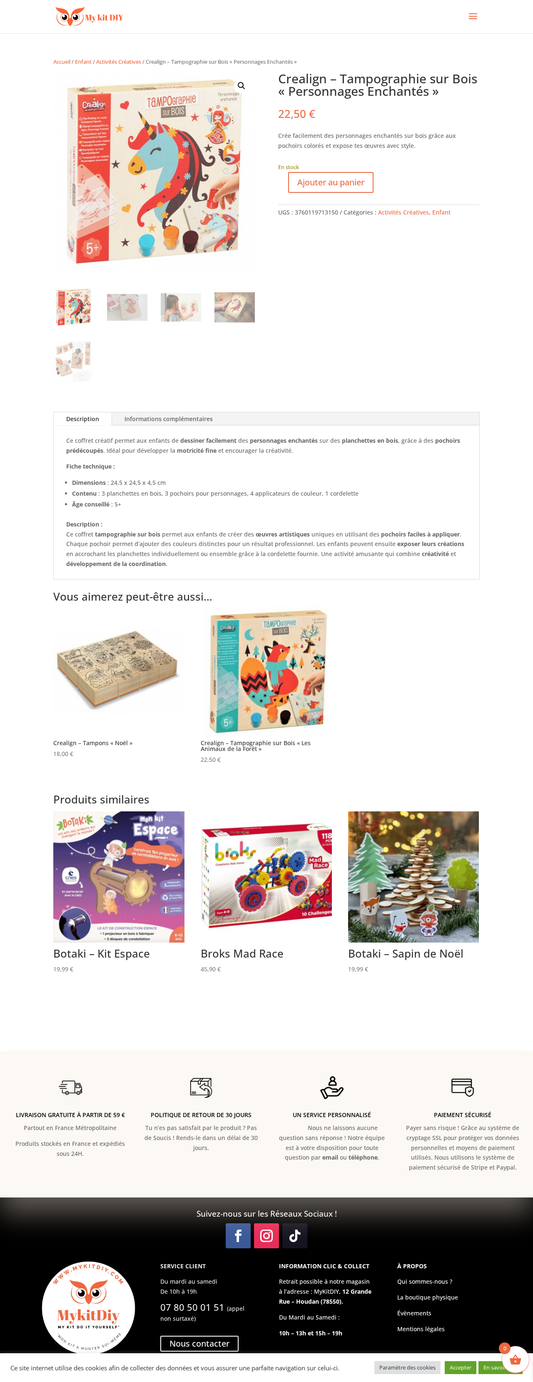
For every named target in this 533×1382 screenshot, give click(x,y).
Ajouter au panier (330, 182)
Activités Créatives (118, 61)
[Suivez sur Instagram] (266, 1235)
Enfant (83, 61)
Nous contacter (199, 1343)
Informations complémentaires (169, 419)
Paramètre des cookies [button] (407, 1367)
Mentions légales (421, 1329)
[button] (241, 85)
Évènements (414, 1313)
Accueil (61, 61)
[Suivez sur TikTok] (294, 1235)
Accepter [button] (460, 1367)
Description (82, 419)
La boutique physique (427, 1297)
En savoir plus (500, 1367)
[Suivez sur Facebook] (238, 1235)
